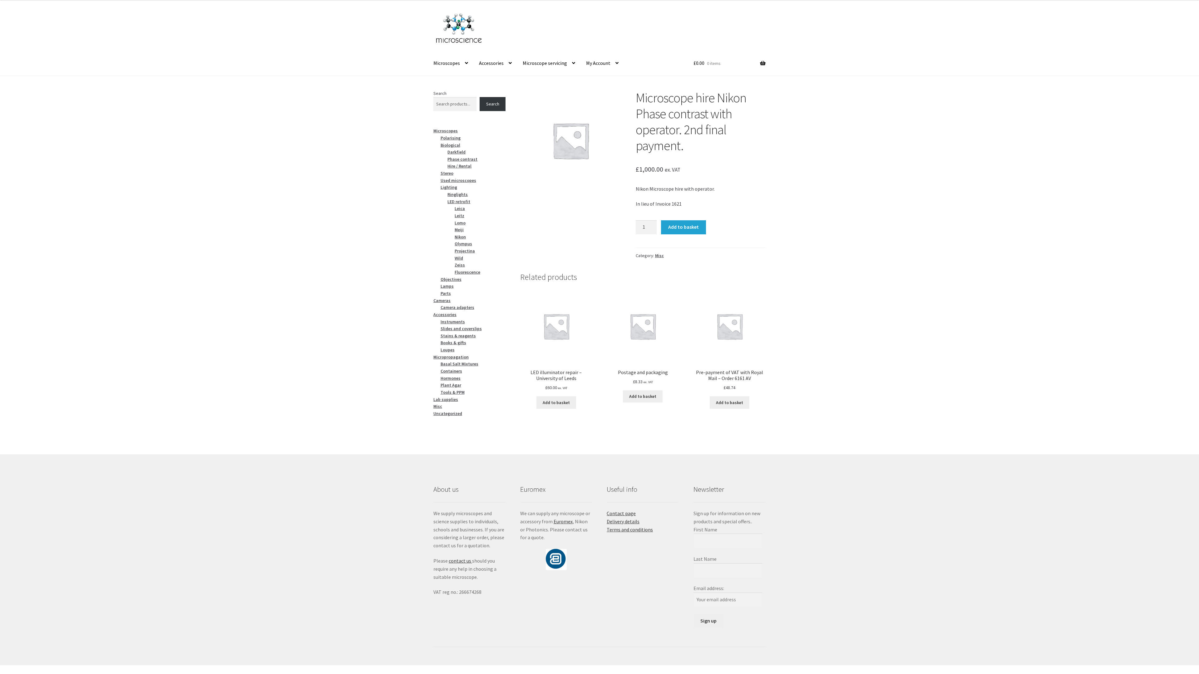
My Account (598, 63)
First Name (705, 529)
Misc (659, 255)
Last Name (705, 559)
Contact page (621, 513)
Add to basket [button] (556, 402)
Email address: (708, 588)
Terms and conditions (630, 529)
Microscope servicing (545, 63)
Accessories (491, 63)
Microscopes (446, 63)
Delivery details (623, 521)
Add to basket (683, 227)
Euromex (563, 521)
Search (440, 93)
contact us (460, 561)
